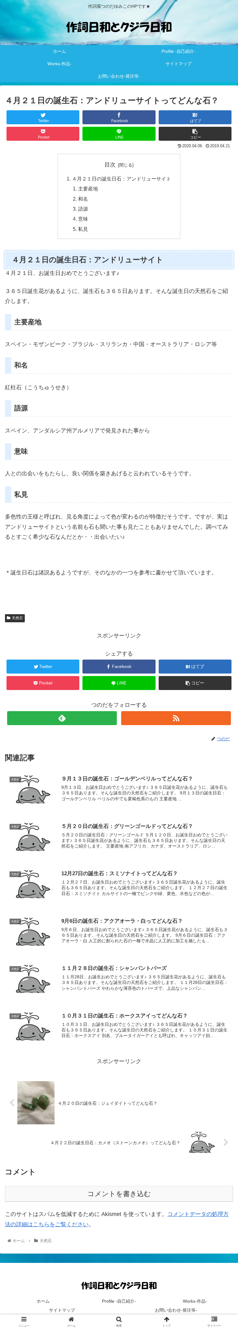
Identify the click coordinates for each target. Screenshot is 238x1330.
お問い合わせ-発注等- (176, 1310)
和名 (83, 199)
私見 (83, 229)
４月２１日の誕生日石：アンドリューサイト (121, 178)
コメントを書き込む (119, 1194)
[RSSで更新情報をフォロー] (176, 718)
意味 (83, 219)
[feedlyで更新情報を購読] (62, 718)
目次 (110, 165)
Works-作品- (195, 1301)
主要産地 (88, 188)
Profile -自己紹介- (119, 1301)
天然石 (17, 618)
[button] (219, 821)
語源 (83, 209)
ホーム (43, 1301)
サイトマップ (62, 1310)
